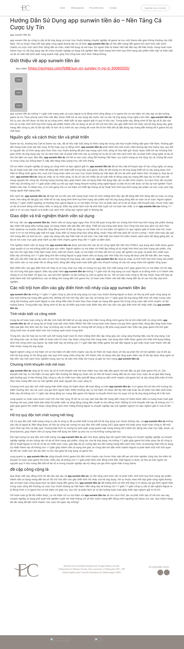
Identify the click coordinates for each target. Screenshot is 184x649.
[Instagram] (167, 572)
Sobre (62, 8)
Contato (113, 8)
